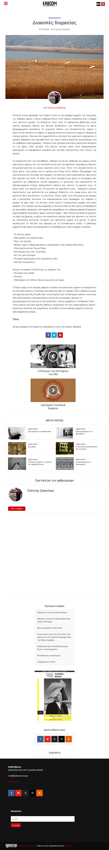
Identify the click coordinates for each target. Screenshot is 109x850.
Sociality (67, 845)
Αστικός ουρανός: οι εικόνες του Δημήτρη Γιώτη (40, 463)
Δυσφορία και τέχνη (46, 662)
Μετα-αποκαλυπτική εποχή (49, 628)
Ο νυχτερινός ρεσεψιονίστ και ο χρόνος (87, 447)
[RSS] (39, 793)
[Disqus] (54, 556)
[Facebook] (40, 739)
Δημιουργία (54, 17)
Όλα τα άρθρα (17, 508)
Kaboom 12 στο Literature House (52, 612)
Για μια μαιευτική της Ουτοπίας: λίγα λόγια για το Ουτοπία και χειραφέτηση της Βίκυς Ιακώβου (54, 637)
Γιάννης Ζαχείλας (62, 29)
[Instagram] (61, 739)
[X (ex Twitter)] (54, 739)
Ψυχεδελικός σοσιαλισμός (49, 655)
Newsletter (16, 811)
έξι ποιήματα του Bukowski (39, 431)
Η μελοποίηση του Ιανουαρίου (83, 463)
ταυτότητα (13, 781)
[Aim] (68, 739)
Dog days (32, 446)
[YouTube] (47, 739)
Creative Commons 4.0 (27, 845)
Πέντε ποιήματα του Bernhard (84, 432)
